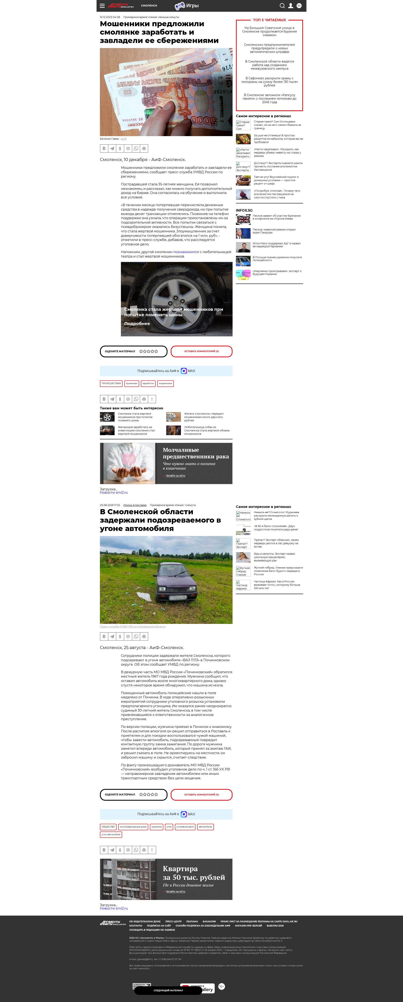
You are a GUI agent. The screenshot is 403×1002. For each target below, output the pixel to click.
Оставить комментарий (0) (201, 351)
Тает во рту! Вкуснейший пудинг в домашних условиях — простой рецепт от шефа (276, 180)
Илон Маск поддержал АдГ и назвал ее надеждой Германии (277, 245)
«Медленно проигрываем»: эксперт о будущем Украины (277, 273)
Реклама (192, 921)
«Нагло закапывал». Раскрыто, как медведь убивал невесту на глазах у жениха (277, 152)
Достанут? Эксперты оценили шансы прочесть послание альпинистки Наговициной (278, 166)
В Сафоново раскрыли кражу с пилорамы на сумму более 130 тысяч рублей (269, 82)
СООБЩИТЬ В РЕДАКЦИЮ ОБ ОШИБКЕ (152, 930)
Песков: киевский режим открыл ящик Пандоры (274, 231)
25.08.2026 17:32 (110, 505)
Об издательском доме (145, 921)
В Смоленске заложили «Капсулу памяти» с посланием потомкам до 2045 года (269, 98)
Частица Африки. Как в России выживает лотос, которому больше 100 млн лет (277, 585)
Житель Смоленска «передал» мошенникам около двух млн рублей (204, 417)
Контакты (135, 925)
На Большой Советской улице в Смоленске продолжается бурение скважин (269, 31)
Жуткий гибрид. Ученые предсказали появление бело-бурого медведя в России (278, 571)
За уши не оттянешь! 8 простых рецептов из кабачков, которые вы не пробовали (278, 139)
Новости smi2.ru (114, 492)
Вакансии (209, 921)
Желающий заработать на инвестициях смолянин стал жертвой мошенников (136, 430)
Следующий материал (168, 990)
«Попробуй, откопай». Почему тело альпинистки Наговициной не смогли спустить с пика (277, 194)
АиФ (124, 138)
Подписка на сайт (159, 925)
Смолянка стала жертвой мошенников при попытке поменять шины (173, 312)
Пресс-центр (173, 921)
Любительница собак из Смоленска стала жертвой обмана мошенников (206, 430)
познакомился (186, 252)
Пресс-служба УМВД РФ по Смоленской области (132, 626)
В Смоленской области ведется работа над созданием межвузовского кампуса (269, 65)
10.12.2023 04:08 (110, 17)
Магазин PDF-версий (248, 925)
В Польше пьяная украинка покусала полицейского (277, 259)
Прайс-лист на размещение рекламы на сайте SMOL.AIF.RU (259, 921)
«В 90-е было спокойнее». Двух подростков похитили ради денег (276, 527)
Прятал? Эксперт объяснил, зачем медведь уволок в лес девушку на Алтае (276, 543)
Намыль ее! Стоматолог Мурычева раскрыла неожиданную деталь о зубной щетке (276, 516)
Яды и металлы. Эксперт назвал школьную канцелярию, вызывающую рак (274, 557)
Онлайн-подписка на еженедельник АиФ (203, 925)
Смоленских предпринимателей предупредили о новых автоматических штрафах (269, 48)
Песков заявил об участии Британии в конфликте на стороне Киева (277, 217)
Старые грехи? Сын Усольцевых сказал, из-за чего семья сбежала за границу (277, 125)
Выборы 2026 (275, 925)
